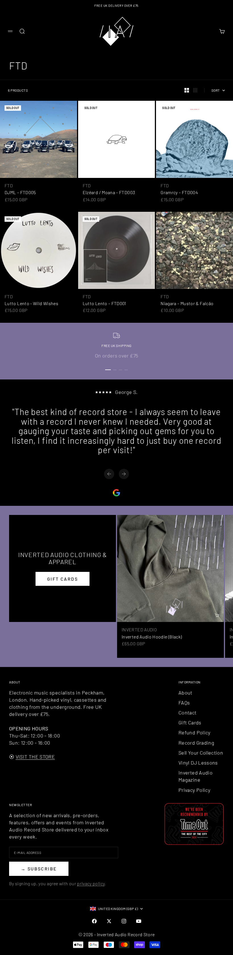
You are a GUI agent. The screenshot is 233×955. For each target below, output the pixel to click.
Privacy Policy (194, 790)
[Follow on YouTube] (139, 921)
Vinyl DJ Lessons (198, 762)
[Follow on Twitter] (109, 921)
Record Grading (196, 743)
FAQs (184, 702)
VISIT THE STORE (35, 756)
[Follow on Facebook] (94, 921)
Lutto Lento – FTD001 (104, 303)
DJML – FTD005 (20, 192)
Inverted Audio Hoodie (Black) (152, 636)
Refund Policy (194, 732)
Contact (187, 712)
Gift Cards (189, 722)
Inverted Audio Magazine (195, 776)
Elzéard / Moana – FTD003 (109, 192)
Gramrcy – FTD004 (179, 192)
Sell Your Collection (200, 752)
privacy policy (91, 883)
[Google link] (116, 493)
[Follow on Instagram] (124, 921)
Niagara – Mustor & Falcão (187, 303)
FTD (9, 185)
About (185, 692)
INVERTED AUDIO (139, 629)
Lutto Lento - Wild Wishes (31, 303)
